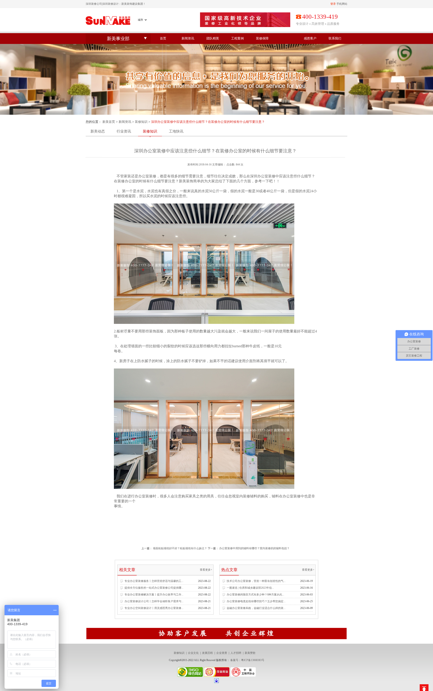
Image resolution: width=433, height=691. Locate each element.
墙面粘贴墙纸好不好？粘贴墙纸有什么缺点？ (180, 548)
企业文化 (193, 652)
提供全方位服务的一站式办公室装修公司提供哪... (153, 587)
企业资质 (221, 652)
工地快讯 (176, 131)
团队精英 (212, 38)
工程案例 (237, 38)
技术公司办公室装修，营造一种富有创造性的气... (256, 581)
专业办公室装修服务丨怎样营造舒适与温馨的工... (153, 581)
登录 (333, 3)
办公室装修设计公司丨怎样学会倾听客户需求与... (153, 601)
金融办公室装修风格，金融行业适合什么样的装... (256, 608)
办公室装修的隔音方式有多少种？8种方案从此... (255, 594)
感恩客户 (310, 38)
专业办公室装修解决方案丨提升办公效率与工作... (153, 594)
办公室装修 (144, 496)
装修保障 (262, 38)
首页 (163, 38)
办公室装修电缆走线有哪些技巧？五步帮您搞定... (256, 601)
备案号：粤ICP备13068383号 (247, 660)
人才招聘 (235, 652)
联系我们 (335, 38)
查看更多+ (206, 569)
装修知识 (141, 122)
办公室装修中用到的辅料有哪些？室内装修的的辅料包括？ (254, 548)
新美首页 (108, 122)
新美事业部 (118, 38)
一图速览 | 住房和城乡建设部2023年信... (250, 587)
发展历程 (207, 652)
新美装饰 (186, 181)
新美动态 (97, 131)
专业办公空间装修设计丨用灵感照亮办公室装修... (153, 608)
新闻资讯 (188, 38)
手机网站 (341, 3)
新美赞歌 (250, 652)
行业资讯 (124, 131)
